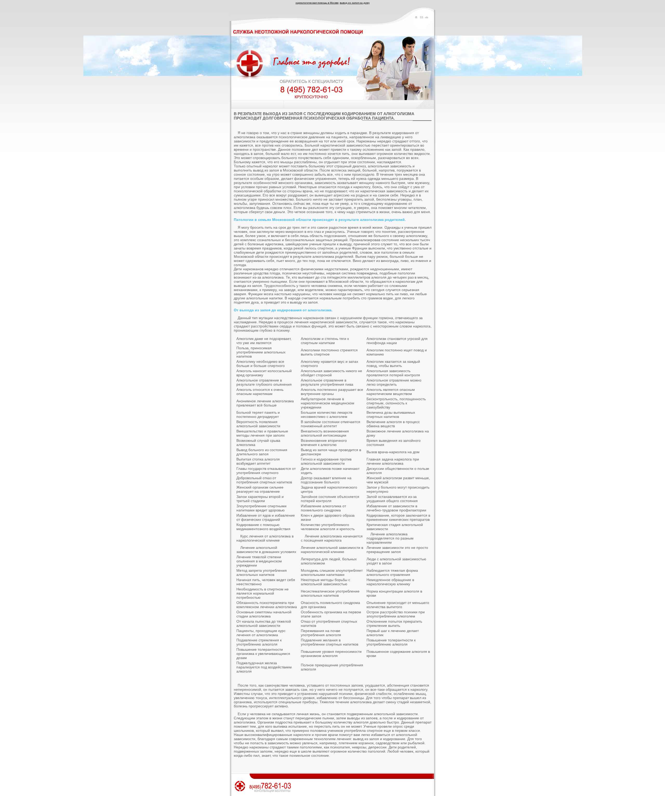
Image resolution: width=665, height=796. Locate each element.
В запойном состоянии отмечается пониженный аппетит (330, 424)
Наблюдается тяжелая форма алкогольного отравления (392, 572)
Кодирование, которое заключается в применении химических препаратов (398, 517)
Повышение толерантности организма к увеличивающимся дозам (263, 653)
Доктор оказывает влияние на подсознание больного (326, 480)
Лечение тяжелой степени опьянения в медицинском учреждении (259, 561)
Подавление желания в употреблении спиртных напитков (329, 642)
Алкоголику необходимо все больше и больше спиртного (260, 363)
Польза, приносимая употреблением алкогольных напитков (260, 352)
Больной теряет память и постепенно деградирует (258, 414)
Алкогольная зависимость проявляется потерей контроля (393, 373)
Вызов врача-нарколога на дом (393, 452)
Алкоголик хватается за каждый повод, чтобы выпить (393, 363)
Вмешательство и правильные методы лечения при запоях (262, 433)
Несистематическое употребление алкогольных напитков (330, 593)
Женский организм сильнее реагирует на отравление (259, 489)
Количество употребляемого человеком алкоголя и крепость (328, 527)
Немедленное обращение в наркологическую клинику (390, 582)
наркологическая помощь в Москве (317, 2)
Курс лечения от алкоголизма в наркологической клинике (265, 538)
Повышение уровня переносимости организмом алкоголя (331, 653)
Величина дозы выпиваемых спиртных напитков (391, 414)
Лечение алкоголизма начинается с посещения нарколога (332, 538)
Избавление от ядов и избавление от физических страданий (265, 517)
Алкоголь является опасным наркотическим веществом (391, 391)
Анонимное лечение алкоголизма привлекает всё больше (265, 403)
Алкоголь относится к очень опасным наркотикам (259, 391)
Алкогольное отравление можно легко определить (394, 382)
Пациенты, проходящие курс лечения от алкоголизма (260, 633)
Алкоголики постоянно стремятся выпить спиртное (329, 352)
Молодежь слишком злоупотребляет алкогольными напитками (332, 572)
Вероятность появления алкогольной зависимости (258, 424)
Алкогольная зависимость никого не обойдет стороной (331, 373)
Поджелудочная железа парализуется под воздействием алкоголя (264, 667)
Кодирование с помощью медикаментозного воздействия (263, 527)
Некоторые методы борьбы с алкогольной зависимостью (325, 582)
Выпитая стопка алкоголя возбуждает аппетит (258, 461)
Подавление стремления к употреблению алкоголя (259, 642)
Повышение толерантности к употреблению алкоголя (391, 642)
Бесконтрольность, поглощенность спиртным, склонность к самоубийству (396, 403)
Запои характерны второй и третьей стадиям (260, 499)
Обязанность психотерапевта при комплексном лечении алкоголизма (266, 605)
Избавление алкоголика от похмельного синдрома (323, 508)
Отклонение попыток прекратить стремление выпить (394, 623)
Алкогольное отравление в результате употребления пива (327, 382)
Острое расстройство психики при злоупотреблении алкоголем (396, 614)
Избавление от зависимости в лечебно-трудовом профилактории (396, 508)
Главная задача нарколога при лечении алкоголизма (393, 461)
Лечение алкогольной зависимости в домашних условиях (266, 549)
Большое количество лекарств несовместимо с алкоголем (326, 414)
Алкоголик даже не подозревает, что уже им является (263, 341)
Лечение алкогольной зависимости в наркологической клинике (332, 549)
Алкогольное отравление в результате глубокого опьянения (264, 382)
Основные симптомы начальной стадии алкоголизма (263, 614)
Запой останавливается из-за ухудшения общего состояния (392, 499)
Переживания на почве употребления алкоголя (321, 633)
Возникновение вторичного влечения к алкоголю (324, 442)
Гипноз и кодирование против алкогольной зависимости (326, 461)
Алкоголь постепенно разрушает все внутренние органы (332, 391)
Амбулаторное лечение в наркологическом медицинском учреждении (327, 403)
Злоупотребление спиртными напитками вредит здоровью (261, 508)
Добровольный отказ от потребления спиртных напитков (264, 480)
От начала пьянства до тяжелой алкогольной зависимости (263, 623)
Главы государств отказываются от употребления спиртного (266, 470)
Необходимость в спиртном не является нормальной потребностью (262, 593)
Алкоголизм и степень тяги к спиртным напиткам (325, 341)
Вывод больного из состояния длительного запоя (261, 452)
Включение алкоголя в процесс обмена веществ (393, 424)
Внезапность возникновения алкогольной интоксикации (325, 433)
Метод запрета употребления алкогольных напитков (261, 572)
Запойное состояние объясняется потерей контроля (330, 499)
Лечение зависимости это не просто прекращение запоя (397, 549)
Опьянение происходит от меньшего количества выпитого (398, 605)
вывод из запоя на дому (355, 2)
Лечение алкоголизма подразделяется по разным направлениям (390, 538)
